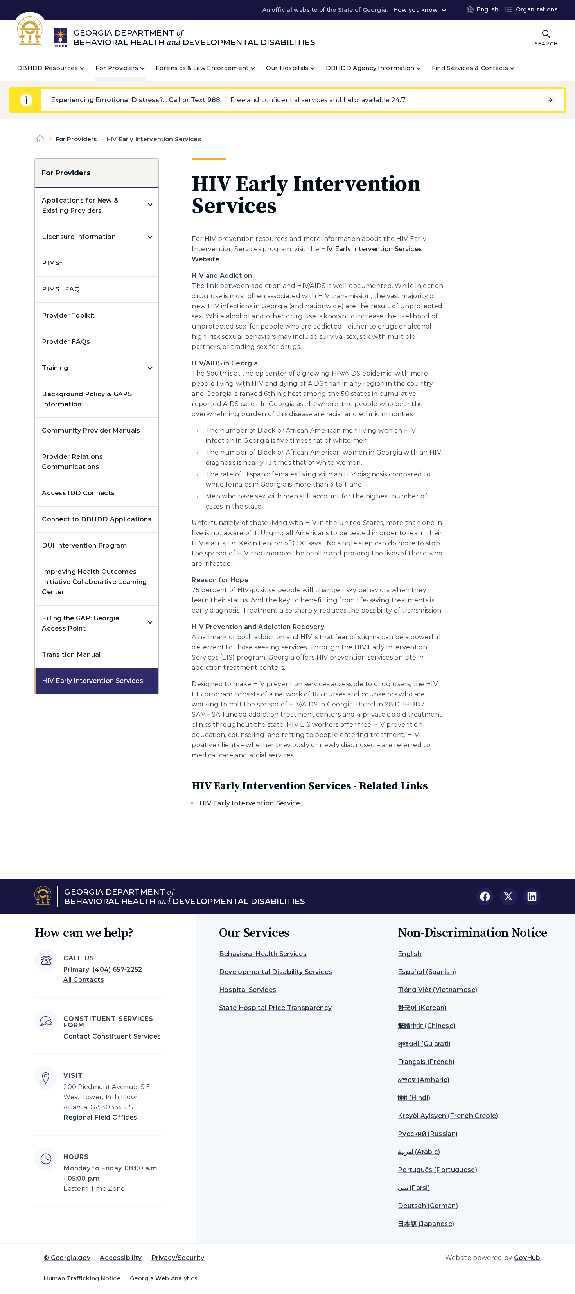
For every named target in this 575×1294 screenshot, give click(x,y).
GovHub (527, 1258)
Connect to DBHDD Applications (96, 519)
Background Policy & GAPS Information (87, 399)
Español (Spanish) (427, 972)
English (410, 954)
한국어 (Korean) (422, 1008)
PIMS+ (52, 263)
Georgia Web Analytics (164, 1278)
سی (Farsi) (414, 1188)
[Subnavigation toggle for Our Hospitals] (317, 68)
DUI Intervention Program (84, 545)
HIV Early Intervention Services (92, 681)
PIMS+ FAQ (61, 289)
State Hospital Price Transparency (275, 1008)
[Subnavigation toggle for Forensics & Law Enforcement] (257, 68)
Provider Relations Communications (72, 462)
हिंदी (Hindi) (414, 1098)
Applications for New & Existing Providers (80, 205)
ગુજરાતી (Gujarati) (424, 1044)
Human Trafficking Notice (82, 1278)
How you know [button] (416, 10)
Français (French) (426, 1062)
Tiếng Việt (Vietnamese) (437, 990)
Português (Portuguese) (437, 1170)
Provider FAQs (66, 341)
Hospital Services (247, 990)
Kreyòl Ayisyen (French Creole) (448, 1116)
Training (55, 368)
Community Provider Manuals (91, 430)
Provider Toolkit (68, 315)
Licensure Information (79, 237)
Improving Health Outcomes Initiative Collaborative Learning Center (94, 582)
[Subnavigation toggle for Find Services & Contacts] (516, 68)
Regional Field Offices (100, 1117)
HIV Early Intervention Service (249, 803)
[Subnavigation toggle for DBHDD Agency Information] (423, 68)
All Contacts (83, 979)
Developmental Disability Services (275, 972)
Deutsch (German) (428, 1206)
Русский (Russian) (428, 1134)
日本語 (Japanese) (426, 1224)
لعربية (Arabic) (419, 1152)
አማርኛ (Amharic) (423, 1080)
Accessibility (121, 1258)
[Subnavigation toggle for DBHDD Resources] (86, 68)
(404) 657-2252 (117, 969)
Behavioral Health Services (263, 954)
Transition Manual (71, 654)
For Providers (76, 139)
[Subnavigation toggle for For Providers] (147, 68)
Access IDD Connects (78, 493)
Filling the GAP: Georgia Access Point (80, 623)
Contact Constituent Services (112, 1036)
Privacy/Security (178, 1258)
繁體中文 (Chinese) (426, 1026)
